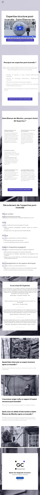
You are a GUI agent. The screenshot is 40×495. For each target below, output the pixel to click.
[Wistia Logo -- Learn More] (33, 37)
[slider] (19, 37)
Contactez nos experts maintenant (20, 99)
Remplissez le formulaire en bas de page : (11, 216)
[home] (3, 2)
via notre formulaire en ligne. (10, 157)
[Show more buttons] (35, 37)
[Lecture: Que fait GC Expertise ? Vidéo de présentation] (20, 28)
